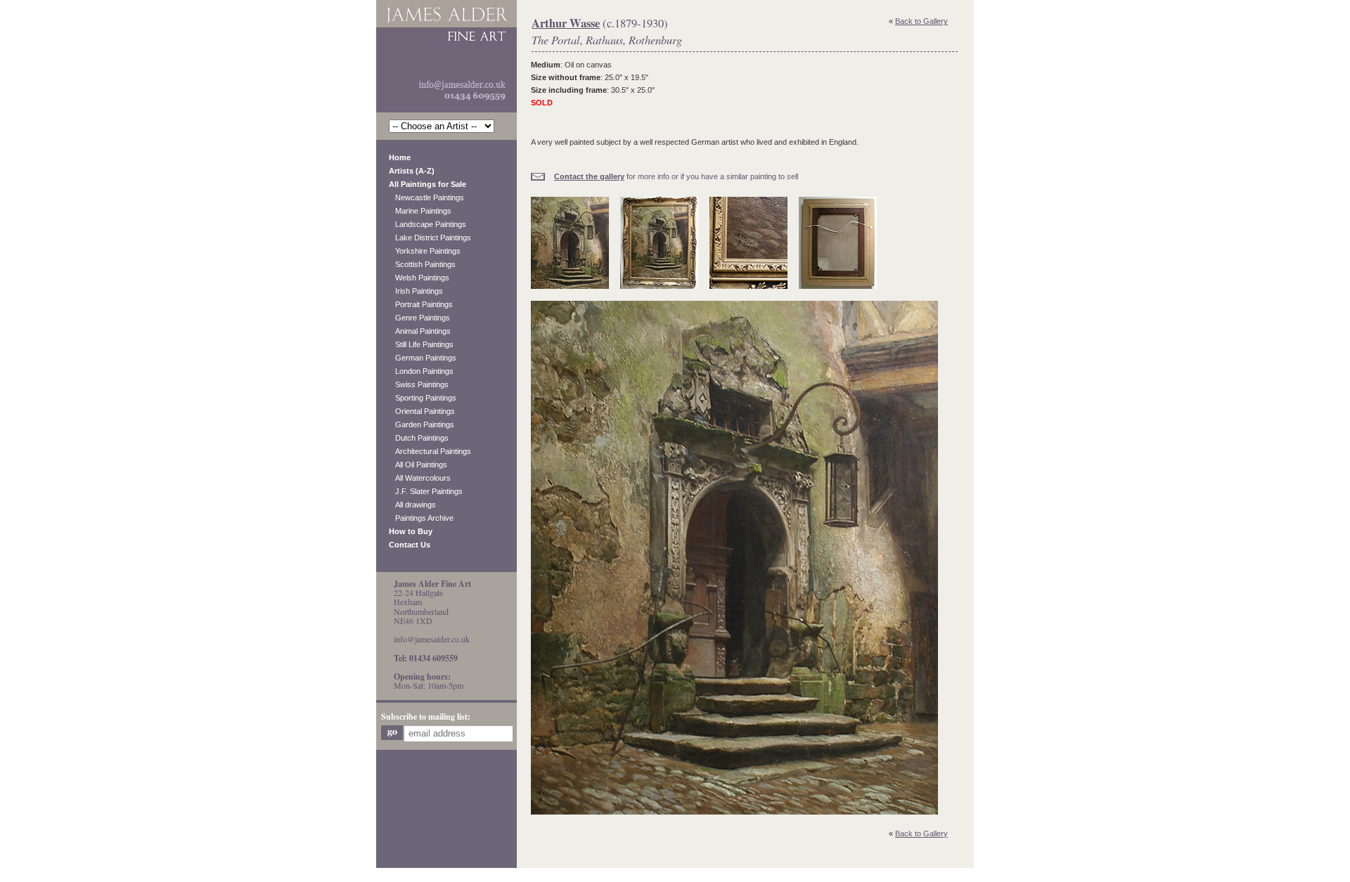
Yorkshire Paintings (425, 251)
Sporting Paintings (422, 398)
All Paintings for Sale (427, 184)
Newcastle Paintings (426, 197)
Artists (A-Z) (412, 171)
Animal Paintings (420, 331)
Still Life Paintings (421, 344)
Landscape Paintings (427, 224)
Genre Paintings (419, 317)
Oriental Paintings (422, 411)
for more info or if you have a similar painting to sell (676, 176)
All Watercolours (420, 478)
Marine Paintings (420, 211)
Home (400, 157)
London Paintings (421, 371)
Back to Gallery (921, 21)
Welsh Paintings (419, 277)
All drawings (412, 504)
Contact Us (409, 544)
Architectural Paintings (430, 451)
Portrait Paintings (421, 304)
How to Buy (410, 531)
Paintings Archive (421, 518)
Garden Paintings (421, 424)
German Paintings (422, 358)
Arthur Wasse (566, 23)
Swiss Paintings (419, 384)
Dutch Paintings (419, 438)
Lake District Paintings (430, 237)
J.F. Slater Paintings (426, 491)
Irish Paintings (416, 291)
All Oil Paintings (418, 464)
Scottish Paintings (422, 264)
